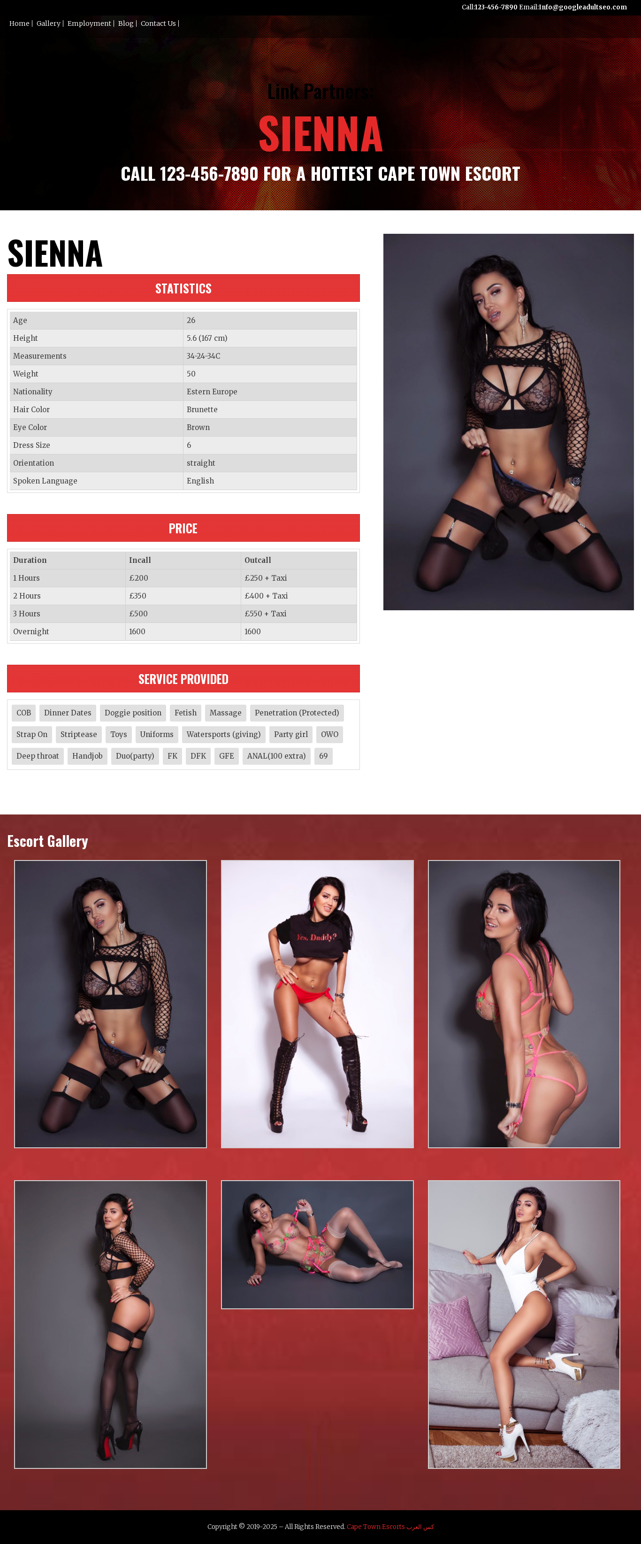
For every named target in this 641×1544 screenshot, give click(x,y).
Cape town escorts (376, 1527)
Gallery (49, 23)
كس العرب (420, 1527)
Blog (126, 23)
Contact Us (158, 23)
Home (19, 23)
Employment (89, 23)
